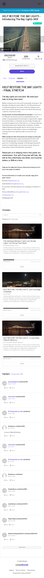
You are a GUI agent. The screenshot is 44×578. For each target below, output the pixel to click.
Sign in (40, 4)
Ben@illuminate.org (13, 181)
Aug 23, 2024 (11, 384)
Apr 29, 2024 (11, 521)
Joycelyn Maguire (13, 382)
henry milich (11, 397)
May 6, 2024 (11, 476)
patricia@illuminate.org (22, 192)
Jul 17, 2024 (11, 428)
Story (5, 78)
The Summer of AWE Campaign (30, 10)
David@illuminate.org (17, 184)
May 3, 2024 (11, 506)
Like (6, 388)
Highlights (20, 78)
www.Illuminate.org (8, 195)
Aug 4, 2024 (11, 399)
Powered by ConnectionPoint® (22, 573)
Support (11, 570)
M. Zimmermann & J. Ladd (15, 411)
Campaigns (11, 78)
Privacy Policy (31, 570)
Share (22, 71)
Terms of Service (20, 570)
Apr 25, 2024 (11, 536)
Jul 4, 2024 (11, 447)
